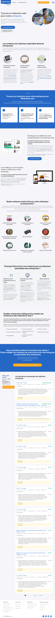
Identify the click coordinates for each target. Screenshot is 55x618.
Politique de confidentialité (7, 609)
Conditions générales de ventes (8, 607)
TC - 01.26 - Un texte (21, 467)
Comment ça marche (6, 603)
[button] (52, 2)
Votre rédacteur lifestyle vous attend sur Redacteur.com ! (27, 365)
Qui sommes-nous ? (6, 605)
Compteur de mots (31, 607)
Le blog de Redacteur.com (32, 605)
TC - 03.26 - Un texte (21, 425)
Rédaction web (17, 608)
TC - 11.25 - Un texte (21, 509)
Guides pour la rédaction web (32, 603)
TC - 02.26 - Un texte (21, 446)
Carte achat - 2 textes (21, 382)
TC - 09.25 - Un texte (21, 575)
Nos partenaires (42, 607)
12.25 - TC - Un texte (21, 488)
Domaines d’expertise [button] (22, 2)
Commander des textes (8, 27)
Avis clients (41, 609)
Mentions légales (6, 611)
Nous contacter (42, 605)
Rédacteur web (17, 604)
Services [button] (14, 2)
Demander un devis (7, 30)
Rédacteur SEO (17, 606)
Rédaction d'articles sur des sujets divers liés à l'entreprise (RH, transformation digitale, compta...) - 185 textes (31, 404)
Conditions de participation (44, 603)
